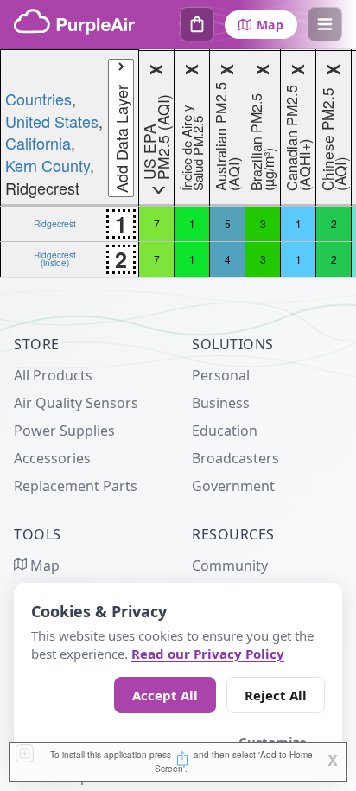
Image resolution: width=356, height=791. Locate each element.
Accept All (165, 695)
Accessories (52, 458)
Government (233, 485)
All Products (53, 375)
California (38, 142)
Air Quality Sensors (76, 402)
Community (230, 565)
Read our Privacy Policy (207, 653)
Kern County (47, 165)
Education (224, 430)
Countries (38, 98)
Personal (221, 375)
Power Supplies (64, 430)
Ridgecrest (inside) (55, 259)
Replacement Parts (75, 485)
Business (221, 402)
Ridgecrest (55, 223)
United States (52, 121)
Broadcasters (235, 458)
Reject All (276, 695)
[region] (178, 163)
